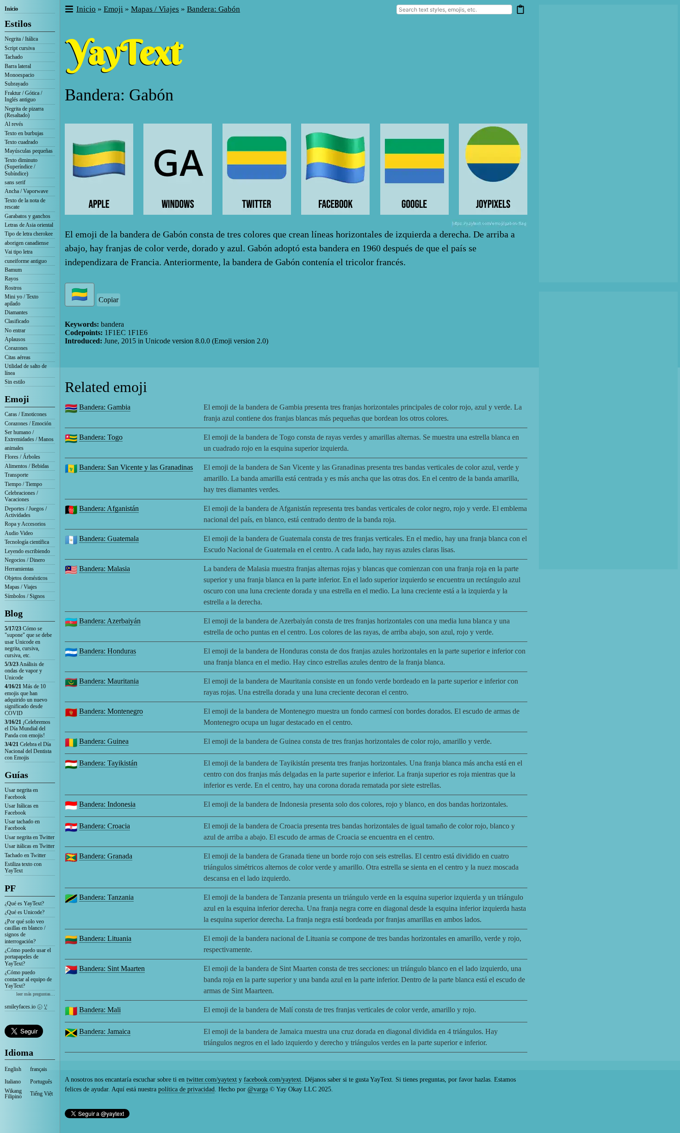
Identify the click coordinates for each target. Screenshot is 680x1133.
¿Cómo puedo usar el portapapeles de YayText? (28, 957)
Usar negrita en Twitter (30, 837)
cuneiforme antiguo (26, 261)
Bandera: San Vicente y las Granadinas (136, 467)
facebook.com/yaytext (272, 1079)
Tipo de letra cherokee (29, 233)
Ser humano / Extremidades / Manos (29, 435)
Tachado (14, 57)
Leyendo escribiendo (27, 551)
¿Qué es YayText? (24, 903)
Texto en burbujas (24, 133)
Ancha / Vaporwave (26, 191)
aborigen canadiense (27, 243)
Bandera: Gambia (104, 407)
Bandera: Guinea (104, 741)
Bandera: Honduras (107, 651)
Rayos (12, 278)
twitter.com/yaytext (211, 1079)
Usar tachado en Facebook (22, 824)
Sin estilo (15, 382)
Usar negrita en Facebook (21, 793)
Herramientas (19, 569)
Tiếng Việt (41, 1093)
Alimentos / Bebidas (27, 466)
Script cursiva (20, 48)
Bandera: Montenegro (111, 711)
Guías (16, 775)
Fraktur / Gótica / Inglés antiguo (23, 96)
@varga (257, 1089)
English (13, 1069)
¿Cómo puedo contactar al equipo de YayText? (28, 979)
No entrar (15, 330)
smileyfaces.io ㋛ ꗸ (26, 1006)
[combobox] (454, 9)
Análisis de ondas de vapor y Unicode (24, 671)
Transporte (16, 475)
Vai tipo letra (18, 252)
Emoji (17, 399)
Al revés (14, 124)
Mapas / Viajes (21, 587)
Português (41, 1081)
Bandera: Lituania (105, 938)
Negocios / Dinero (25, 560)
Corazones (16, 348)
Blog (14, 613)
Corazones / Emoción (28, 423)
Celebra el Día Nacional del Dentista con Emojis (28, 751)
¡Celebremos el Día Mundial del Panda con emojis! (27, 729)
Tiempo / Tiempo (23, 484)
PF (10, 888)
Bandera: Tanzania (106, 897)
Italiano (13, 1081)
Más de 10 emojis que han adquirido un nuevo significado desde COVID (26, 699)
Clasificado (17, 321)
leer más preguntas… (35, 993)
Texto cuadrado (21, 142)
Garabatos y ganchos (27, 216)
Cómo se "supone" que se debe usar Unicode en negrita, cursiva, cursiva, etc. (28, 642)
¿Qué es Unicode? (24, 912)
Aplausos (15, 339)
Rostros (13, 288)
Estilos (18, 24)
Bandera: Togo (101, 437)
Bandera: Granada (105, 856)
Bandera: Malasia (104, 569)
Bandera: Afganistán (109, 508)
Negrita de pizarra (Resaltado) (24, 112)
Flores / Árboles (22, 457)
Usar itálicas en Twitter (30, 846)
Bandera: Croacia (104, 826)
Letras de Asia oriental (29, 225)
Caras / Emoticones (26, 414)
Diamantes (16, 312)
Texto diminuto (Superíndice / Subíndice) (21, 167)
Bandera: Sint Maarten (112, 968)
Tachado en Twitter (25, 855)
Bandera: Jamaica (104, 1031)
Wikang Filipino (13, 1094)
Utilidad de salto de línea (26, 369)
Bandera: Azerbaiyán (110, 621)
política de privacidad (186, 1089)
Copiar (108, 300)
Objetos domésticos (26, 578)
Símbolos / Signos (25, 596)
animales (14, 448)
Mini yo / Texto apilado (21, 299)
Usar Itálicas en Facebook (21, 809)
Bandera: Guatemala (109, 538)
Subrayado (16, 84)
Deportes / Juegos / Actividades (26, 511)
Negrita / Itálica (21, 39)
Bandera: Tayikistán (108, 763)
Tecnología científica (27, 542)
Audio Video (19, 533)
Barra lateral (18, 66)
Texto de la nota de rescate (25, 203)
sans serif (15, 182)
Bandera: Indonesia (107, 804)
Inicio (11, 9)
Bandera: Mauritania (109, 681)
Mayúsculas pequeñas (29, 151)
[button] (69, 9)
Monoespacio (19, 75)
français (38, 1069)
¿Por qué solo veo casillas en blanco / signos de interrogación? (25, 931)
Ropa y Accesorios (25, 524)
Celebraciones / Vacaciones (21, 496)
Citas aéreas (18, 357)
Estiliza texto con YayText (23, 867)
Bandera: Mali (100, 1010)
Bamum (13, 270)
